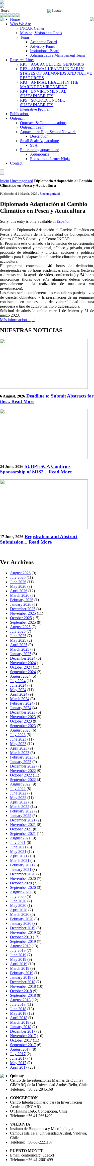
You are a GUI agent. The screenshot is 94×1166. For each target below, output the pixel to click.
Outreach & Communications (43, 123)
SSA (34, 145)
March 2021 (19, 860)
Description (39, 136)
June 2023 (18, 739)
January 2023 (20, 762)
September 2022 (23, 779)
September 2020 (23, 887)
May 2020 (18, 905)
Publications (19, 114)
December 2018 (22, 982)
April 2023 (18, 748)
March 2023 (19, 753)
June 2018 (18, 1009)
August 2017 (20, 1049)
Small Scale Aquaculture (39, 141)
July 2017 (18, 1054)
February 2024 (21, 703)
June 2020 (18, 901)
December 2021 (22, 820)
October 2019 (21, 937)
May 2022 (18, 797)
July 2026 (18, 577)
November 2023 (23, 717)
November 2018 (23, 986)
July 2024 (18, 681)
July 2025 (18, 631)
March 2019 (19, 968)
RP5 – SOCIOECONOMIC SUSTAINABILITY (42, 102)
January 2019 (20, 977)
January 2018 (20, 1027)
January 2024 (20, 708)
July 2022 (18, 788)
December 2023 (22, 712)
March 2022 (19, 806)
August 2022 (20, 784)
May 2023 (18, 744)
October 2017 (21, 1040)
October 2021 (21, 829)
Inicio (4, 181)
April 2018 (18, 1018)
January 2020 (20, 923)
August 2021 (20, 838)
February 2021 (21, 865)
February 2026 (21, 600)
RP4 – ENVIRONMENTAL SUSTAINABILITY (43, 93)
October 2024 (21, 667)
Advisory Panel (42, 46)
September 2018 (23, 995)
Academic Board (43, 42)
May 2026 (18, 586)
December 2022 (22, 766)
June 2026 (18, 582)
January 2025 (20, 654)
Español (63, 221)
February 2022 (21, 811)
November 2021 (23, 824)
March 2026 (19, 595)
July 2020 (18, 896)
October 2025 (21, 618)
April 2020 (18, 910)
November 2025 (23, 613)
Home (15, 19)
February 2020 (21, 919)
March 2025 (19, 649)
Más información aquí (17, 320)
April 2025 (18, 645)
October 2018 (21, 991)
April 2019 (18, 964)
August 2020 (20, 892)
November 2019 (23, 932)
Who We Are (20, 24)
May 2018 (18, 1013)
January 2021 (20, 869)
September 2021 (23, 833)
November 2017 (23, 1036)
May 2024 (18, 690)
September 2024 (23, 672)
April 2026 (18, 591)
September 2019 (23, 941)
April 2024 (18, 694)
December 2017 (22, 1031)
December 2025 (22, 609)
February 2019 (21, 973)
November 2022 (23, 771)
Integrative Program (35, 109)
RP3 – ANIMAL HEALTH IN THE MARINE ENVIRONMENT (49, 84)
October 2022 (21, 775)
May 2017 (18, 1063)
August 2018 (20, 1000)
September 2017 (23, 1045)
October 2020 (21, 883)
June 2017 (18, 1058)
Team (24, 37)
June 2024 (18, 685)
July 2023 (18, 735)
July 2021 (18, 842)
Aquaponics (39, 154)
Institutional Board (44, 51)
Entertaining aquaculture (39, 150)
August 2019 (20, 946)
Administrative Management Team (57, 55)
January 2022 (20, 815)
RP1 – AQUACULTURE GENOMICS (52, 64)
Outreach (17, 118)
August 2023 (20, 730)
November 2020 (23, 878)
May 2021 (18, 851)
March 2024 (19, 699)
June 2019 (18, 955)
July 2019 (18, 950)
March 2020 (19, 914)
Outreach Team (32, 127)
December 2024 (22, 658)
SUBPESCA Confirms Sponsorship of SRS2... (36, 469)
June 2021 (18, 847)
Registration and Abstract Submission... (38, 539)
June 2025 (18, 636)
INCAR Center (32, 28)
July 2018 (18, 1004)
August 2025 (20, 627)
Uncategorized (21, 181)
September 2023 (23, 726)
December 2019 (22, 928)
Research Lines (22, 60)
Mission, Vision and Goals (41, 33)
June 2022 (18, 793)
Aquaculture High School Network (48, 132)
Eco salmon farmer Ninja (50, 159)
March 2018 (19, 1022)
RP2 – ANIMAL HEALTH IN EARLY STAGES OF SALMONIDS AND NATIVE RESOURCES (56, 73)
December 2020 (22, 874)
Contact (16, 163)
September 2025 (23, 622)
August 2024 (20, 676)
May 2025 (18, 640)
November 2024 (23, 663)
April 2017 (18, 1067)
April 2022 (18, 802)
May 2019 (18, 959)
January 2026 (20, 604)
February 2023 (21, 757)
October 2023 (21, 721)
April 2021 (18, 856)
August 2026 (20, 573)
